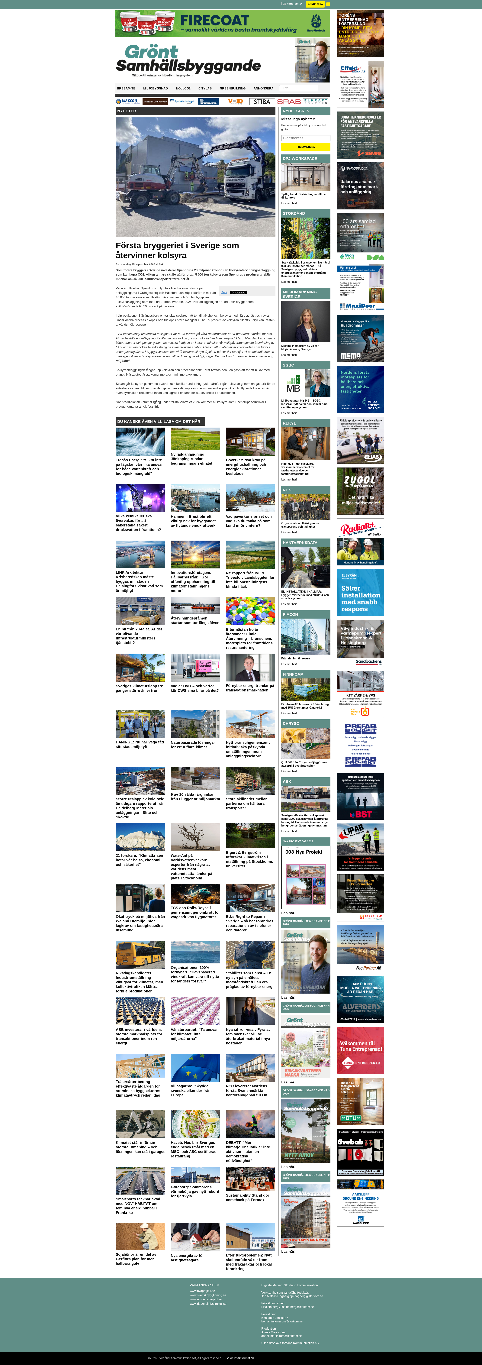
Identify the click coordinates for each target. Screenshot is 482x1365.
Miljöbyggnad (155, 88)
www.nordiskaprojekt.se (206, 1299)
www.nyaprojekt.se (202, 1290)
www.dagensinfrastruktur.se (208, 1303)
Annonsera (315, 4)
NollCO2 (183, 88)
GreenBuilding (233, 88)
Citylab (205, 88)
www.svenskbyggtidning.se (208, 1295)
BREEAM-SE (126, 88)
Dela (224, 292)
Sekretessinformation (240, 1358)
